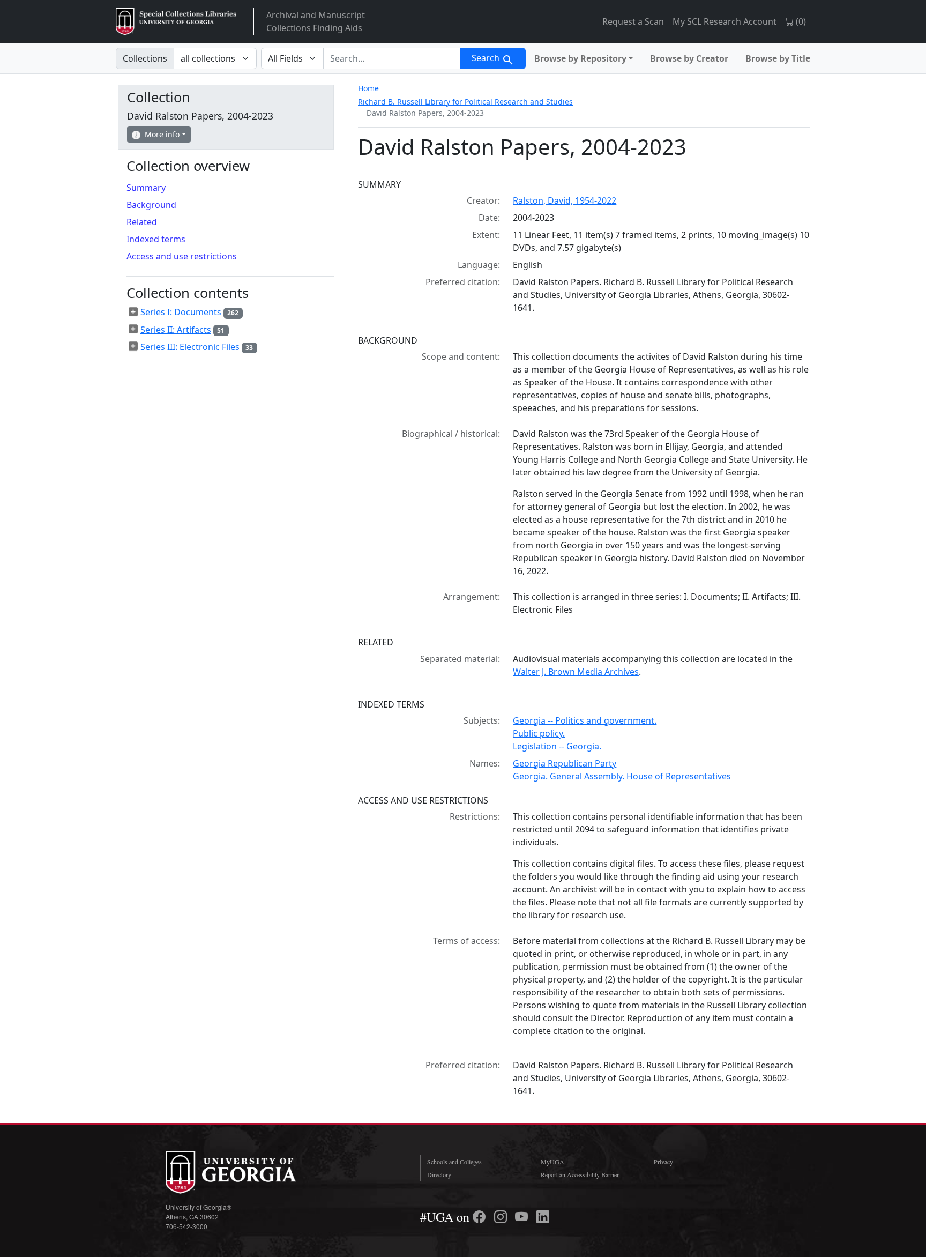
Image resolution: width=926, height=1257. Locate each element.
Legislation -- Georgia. (557, 746)
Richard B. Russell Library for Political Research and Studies (465, 101)
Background (151, 205)
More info (162, 134)
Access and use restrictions (181, 256)
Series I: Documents (180, 312)
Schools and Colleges (454, 1161)
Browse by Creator (689, 58)
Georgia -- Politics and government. (584, 720)
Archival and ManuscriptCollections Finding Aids (315, 21)
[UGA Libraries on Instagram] (502, 1216)
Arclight (176, 21)
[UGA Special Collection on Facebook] (481, 1216)
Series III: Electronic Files (190, 347)
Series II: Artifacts (175, 330)
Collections (145, 58)
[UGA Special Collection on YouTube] (523, 1216)
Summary (146, 188)
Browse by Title (777, 58)
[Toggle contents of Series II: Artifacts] (133, 329)
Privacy (663, 1161)
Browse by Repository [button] (580, 58)
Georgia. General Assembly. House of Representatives (622, 776)
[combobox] (392, 58)
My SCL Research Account (724, 21)
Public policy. (539, 733)
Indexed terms (155, 239)
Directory (439, 1174)
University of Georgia (246, 1172)
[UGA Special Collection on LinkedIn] (542, 1216)
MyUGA (552, 1161)
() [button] (800, 21)
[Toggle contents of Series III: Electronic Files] (133, 346)
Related (141, 222)
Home (368, 88)
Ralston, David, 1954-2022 (564, 200)
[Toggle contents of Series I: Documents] (133, 312)
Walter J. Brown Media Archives (576, 672)
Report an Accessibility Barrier (580, 1174)
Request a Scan (633, 21)
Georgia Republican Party (564, 763)
